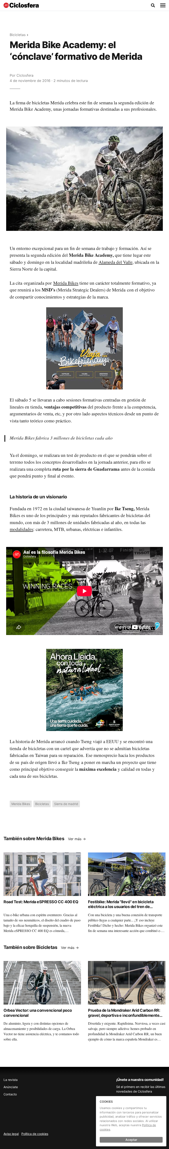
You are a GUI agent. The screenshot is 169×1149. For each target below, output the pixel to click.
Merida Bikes (65, 283)
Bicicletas (18, 35)
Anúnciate (11, 1087)
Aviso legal (11, 1134)
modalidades (21, 529)
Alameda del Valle (115, 262)
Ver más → (77, 839)
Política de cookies (34, 1134)
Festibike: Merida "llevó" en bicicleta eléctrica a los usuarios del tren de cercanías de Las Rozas (120, 906)
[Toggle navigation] (162, 5)
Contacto (10, 1094)
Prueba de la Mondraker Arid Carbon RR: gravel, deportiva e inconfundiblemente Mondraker (124, 1015)
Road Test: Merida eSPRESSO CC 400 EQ (41, 901)
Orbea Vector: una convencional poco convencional (38, 1013)
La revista (11, 1080)
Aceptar (131, 1140)
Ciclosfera (25, 75)
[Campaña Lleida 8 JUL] (84, 690)
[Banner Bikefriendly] (84, 348)
